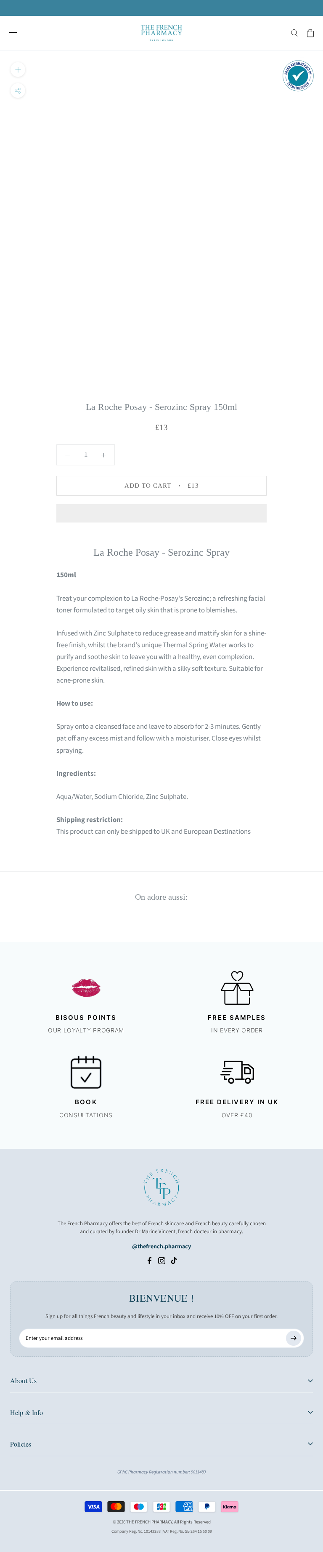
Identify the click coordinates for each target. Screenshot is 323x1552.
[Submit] (293, 1338)
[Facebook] (149, 1260)
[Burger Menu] (13, 33)
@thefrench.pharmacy (161, 1246)
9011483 (198, 1472)
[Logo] (161, 33)
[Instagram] (161, 1260)
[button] (161, 513)
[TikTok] (173, 1260)
